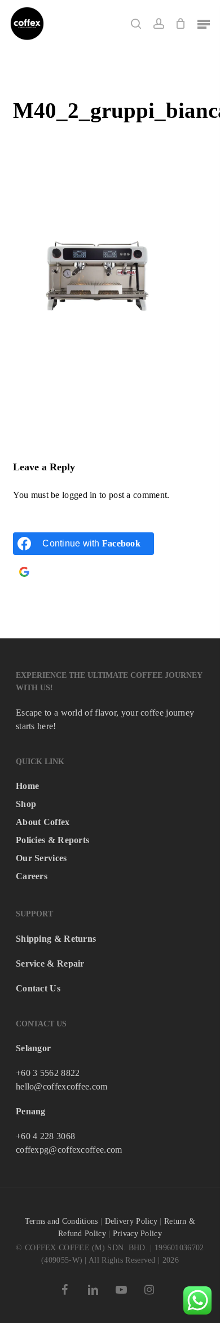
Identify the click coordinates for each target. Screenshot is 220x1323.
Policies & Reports (52, 840)
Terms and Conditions (61, 1221)
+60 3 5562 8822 (48, 1073)
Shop (26, 804)
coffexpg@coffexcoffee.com (69, 1149)
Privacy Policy (137, 1233)
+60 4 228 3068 (45, 1136)
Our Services (41, 858)
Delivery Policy (131, 1221)
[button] (203, 23)
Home (27, 786)
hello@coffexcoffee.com (62, 1086)
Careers (31, 876)
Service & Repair (50, 963)
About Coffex (43, 822)
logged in (79, 495)
